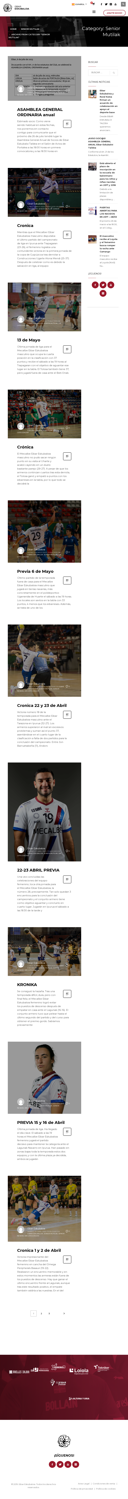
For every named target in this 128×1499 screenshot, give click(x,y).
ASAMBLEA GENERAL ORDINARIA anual (40, 112)
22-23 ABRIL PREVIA (38, 870)
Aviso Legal (83, 1483)
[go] (114, 72)
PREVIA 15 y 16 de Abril (41, 1122)
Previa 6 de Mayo (35, 571)
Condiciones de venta (104, 1483)
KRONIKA (27, 984)
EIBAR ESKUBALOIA (35, 93)
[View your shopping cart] (93, 4)
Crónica (25, 447)
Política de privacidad (82, 1488)
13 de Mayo (28, 340)
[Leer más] (67, 127)
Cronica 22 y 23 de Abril (42, 705)
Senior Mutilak (51, 93)
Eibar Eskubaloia (36, 87)
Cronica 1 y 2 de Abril (39, 1250)
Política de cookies (106, 1488)
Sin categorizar (32, 95)
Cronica (25, 225)
